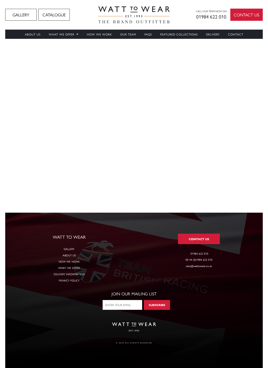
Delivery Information (69, 274)
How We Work (99, 34)
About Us (32, 34)
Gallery (69, 249)
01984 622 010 (211, 16)
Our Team (128, 34)
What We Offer (61, 34)
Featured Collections (179, 34)
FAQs (148, 34)
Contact (235, 34)
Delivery (213, 34)
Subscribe (157, 305)
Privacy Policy (69, 280)
